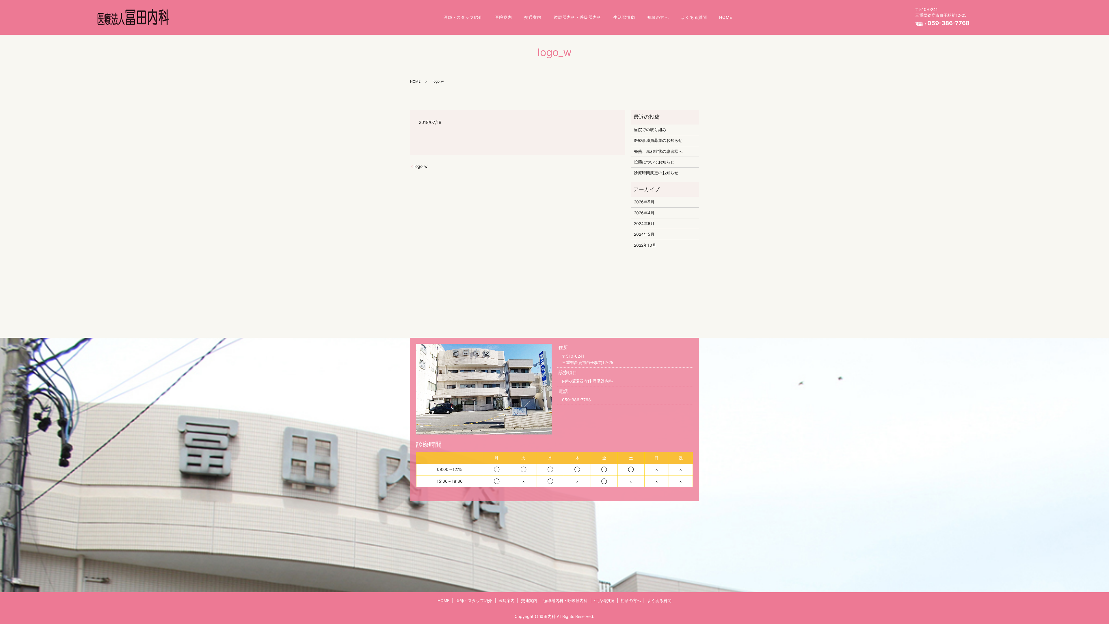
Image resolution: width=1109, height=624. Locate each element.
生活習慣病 (624, 17)
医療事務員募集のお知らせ (658, 140)
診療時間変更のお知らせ (656, 172)
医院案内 (503, 17)
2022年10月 (645, 245)
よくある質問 (694, 17)
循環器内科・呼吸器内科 (577, 17)
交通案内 (533, 17)
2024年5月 (644, 234)
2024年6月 (644, 223)
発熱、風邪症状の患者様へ (658, 151)
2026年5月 (644, 201)
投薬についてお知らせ (654, 161)
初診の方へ (658, 17)
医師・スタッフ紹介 (463, 17)
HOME (725, 17)
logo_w (420, 166)
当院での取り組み (650, 129)
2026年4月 (644, 212)
